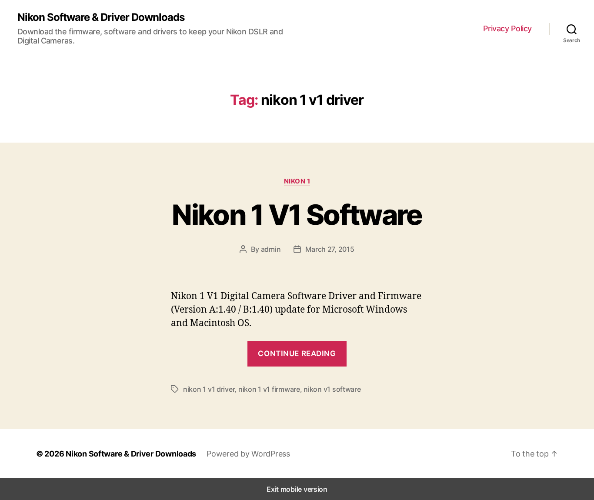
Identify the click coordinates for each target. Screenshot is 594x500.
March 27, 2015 (329, 249)
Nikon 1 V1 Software (297, 214)
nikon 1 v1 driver (208, 389)
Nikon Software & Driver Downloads (100, 17)
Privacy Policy (507, 28)
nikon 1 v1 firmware (269, 389)
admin (271, 249)
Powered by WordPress (248, 453)
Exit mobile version (297, 489)
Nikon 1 (297, 181)
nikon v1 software (332, 389)
